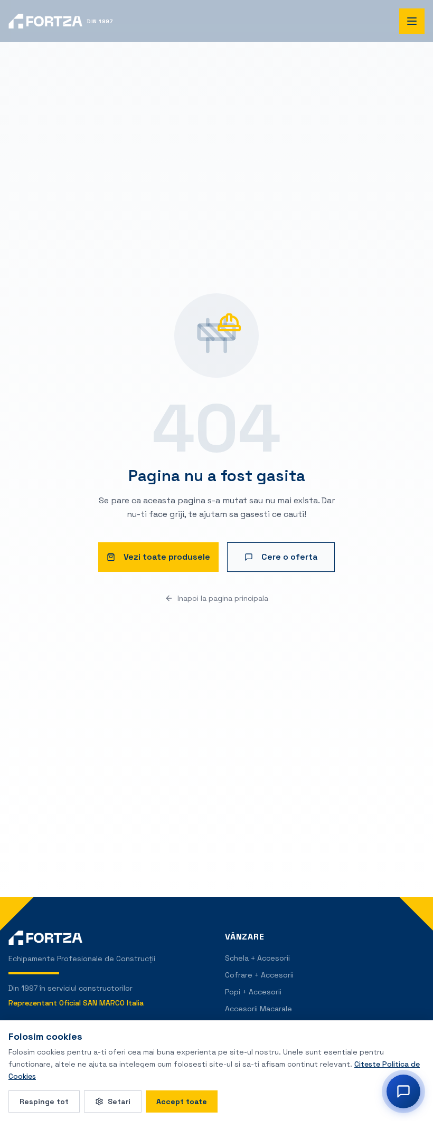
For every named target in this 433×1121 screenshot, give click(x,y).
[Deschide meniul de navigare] (412, 21)
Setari (119, 1101)
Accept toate (181, 1101)
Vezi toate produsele (167, 556)
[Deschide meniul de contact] (403, 1091)
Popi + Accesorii (253, 992)
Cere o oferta (289, 556)
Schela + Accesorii (257, 958)
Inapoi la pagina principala (222, 598)
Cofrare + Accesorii (259, 975)
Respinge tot (44, 1101)
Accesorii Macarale (258, 1008)
